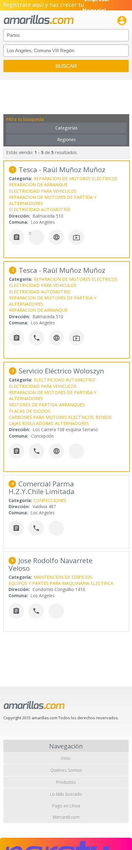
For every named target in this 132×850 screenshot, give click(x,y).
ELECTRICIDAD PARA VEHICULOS (42, 191)
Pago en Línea (66, 806)
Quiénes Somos (66, 770)
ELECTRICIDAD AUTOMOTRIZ (39, 209)
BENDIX (103, 417)
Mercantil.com (66, 817)
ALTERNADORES (72, 423)
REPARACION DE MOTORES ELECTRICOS (76, 178)
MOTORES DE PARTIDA (33, 405)
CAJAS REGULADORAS (31, 423)
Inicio (66, 758)
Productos (66, 782)
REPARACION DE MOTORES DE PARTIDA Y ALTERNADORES (52, 200)
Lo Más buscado (66, 794)
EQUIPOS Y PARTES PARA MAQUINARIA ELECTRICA (61, 583)
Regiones (66, 139)
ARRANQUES (72, 405)
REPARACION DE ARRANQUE (38, 184)
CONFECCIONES (49, 500)
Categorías (66, 128)
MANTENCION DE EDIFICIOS (62, 577)
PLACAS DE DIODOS (29, 411)
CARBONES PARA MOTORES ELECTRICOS (51, 417)
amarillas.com (38, 19)
